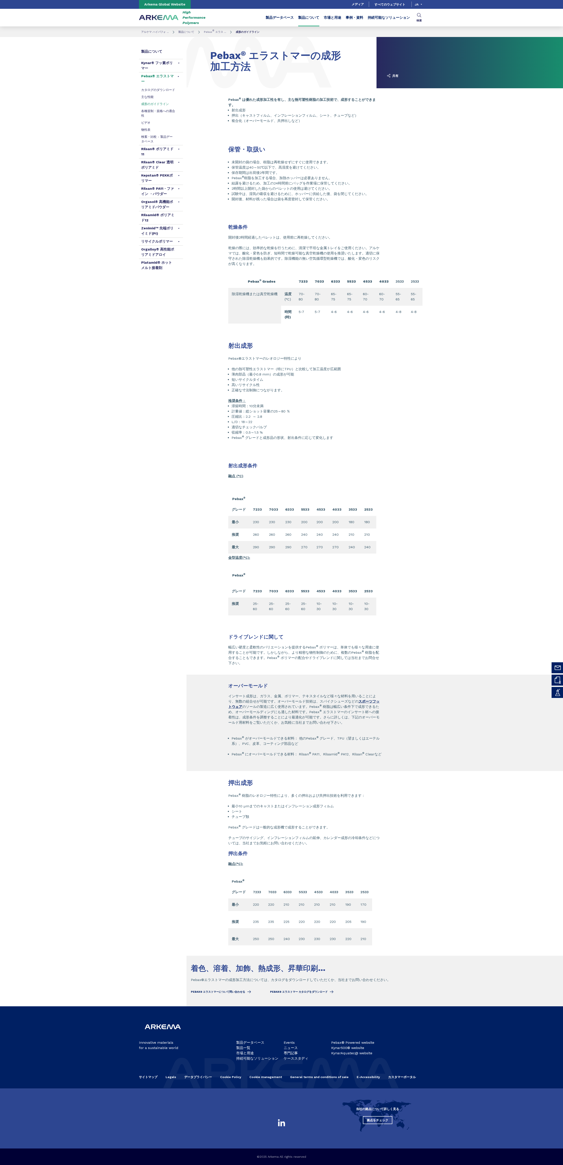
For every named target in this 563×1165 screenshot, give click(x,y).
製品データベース (280, 17)
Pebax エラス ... (215, 31)
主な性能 (147, 97)
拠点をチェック (377, 1120)
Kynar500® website (347, 1048)
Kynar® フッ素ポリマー (157, 65)
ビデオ (145, 122)
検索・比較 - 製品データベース (157, 139)
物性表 (145, 129)
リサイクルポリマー (157, 241)
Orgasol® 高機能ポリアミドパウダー (157, 204)
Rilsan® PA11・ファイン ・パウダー (157, 191)
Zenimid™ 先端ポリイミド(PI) (157, 231)
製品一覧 (243, 1048)
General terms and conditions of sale (319, 1077)
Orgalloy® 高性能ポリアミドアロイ (157, 252)
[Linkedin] (281, 1122)
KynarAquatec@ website (351, 1053)
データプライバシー (198, 1077)
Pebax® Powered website (352, 1042)
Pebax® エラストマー (157, 78)
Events (289, 1042)
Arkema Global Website (164, 4)
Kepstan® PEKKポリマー (157, 178)
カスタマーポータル (402, 1077)
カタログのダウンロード (158, 90)
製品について (308, 17)
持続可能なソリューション (389, 17)
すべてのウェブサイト (390, 4)
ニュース (291, 1048)
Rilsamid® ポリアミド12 (157, 217)
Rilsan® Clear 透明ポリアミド (157, 164)
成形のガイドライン (155, 104)
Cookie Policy (230, 1077)
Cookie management (265, 1077)
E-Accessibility (368, 1077)
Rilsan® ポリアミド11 (157, 151)
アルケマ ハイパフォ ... (155, 31)
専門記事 (291, 1053)
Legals (171, 1077)
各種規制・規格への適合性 (158, 113)
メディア (358, 4)
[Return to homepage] (159, 18)
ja (417, 4)
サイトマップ (148, 1077)
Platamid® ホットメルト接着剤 (156, 265)
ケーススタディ (296, 1058)
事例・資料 (354, 17)
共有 (394, 75)
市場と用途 (332, 17)
